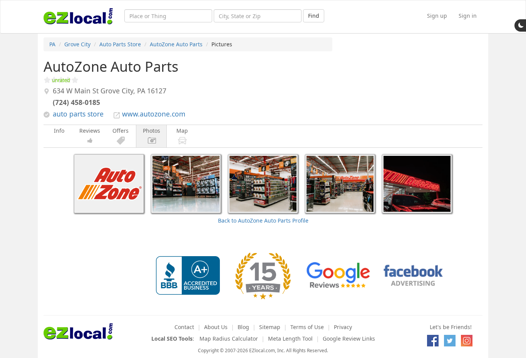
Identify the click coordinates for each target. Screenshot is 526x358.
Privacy (343, 327)
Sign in (468, 15)
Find (313, 15)
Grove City (77, 44)
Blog (243, 327)
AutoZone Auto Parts (176, 44)
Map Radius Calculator (228, 338)
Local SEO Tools (172, 338)
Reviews (89, 130)
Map (182, 130)
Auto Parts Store (120, 44)
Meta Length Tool (290, 338)
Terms (307, 327)
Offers (120, 130)
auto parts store (78, 113)
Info (59, 130)
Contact (184, 327)
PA (52, 44)
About (216, 327)
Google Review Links (349, 338)
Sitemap (269, 327)
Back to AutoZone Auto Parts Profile (263, 220)
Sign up (437, 15)
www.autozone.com (153, 113)
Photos (151, 130)
